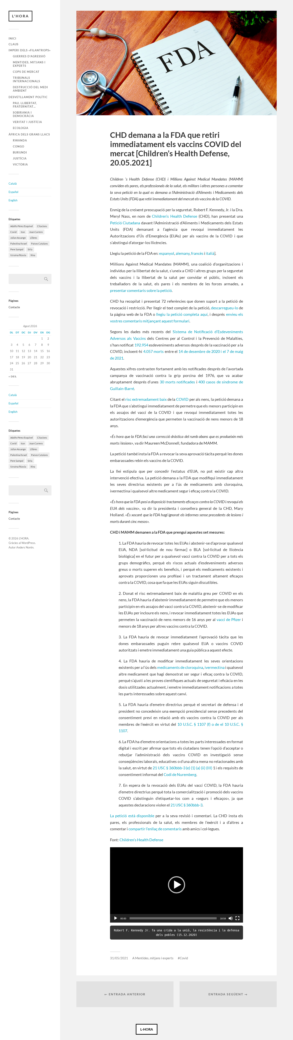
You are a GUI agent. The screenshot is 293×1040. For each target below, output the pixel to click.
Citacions (42, 226)
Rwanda (20, 140)
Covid (13, 232)
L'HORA (20, 16)
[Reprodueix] (115, 918)
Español (13, 192)
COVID (182, 399)
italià (210, 253)
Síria (30, 249)
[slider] (173, 918)
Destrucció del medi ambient (30, 88)
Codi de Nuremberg (180, 774)
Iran (23, 232)
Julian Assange (18, 237)
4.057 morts (153, 351)
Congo (18, 146)
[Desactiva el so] (230, 918)
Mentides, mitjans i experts (29, 64)
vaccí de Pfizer (229, 619)
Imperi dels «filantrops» (30, 50)
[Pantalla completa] (237, 918)
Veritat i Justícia (27, 122)
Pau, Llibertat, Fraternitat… (25, 104)
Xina (32, 255)
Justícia (20, 158)
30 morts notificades (177, 382)
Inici (12, 38)
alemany (183, 253)
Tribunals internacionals (26, 79)
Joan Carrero (36, 232)
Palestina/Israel (18, 243)
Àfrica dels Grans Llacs (29, 134)
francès (197, 253)
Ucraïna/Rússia (18, 255)
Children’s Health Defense (174, 216)
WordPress (28, 543)
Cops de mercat (26, 71)
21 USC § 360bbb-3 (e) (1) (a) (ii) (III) (182, 767)
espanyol (166, 253)
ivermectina (215, 667)
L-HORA (146, 1029)
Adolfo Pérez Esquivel (21, 226)
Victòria (20, 164)
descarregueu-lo (224, 307)
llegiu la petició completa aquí (181, 314)
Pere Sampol (16, 249)
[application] (176, 884)
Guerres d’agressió (29, 56)
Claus (13, 44)
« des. (13, 376)
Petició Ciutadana (125, 222)
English (13, 200)
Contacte (14, 307)
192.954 (141, 345)
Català (13, 183)
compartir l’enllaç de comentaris (155, 828)
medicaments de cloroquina (180, 667)
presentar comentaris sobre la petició (141, 290)
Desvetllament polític (28, 97)
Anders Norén (24, 547)
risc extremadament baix (145, 399)
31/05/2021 (119, 958)
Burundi (20, 152)
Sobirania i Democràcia (23, 114)
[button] (176, 884)
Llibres (33, 237)
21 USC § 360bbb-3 (186, 805)
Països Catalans (39, 243)
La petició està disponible (132, 815)
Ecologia (20, 128)
